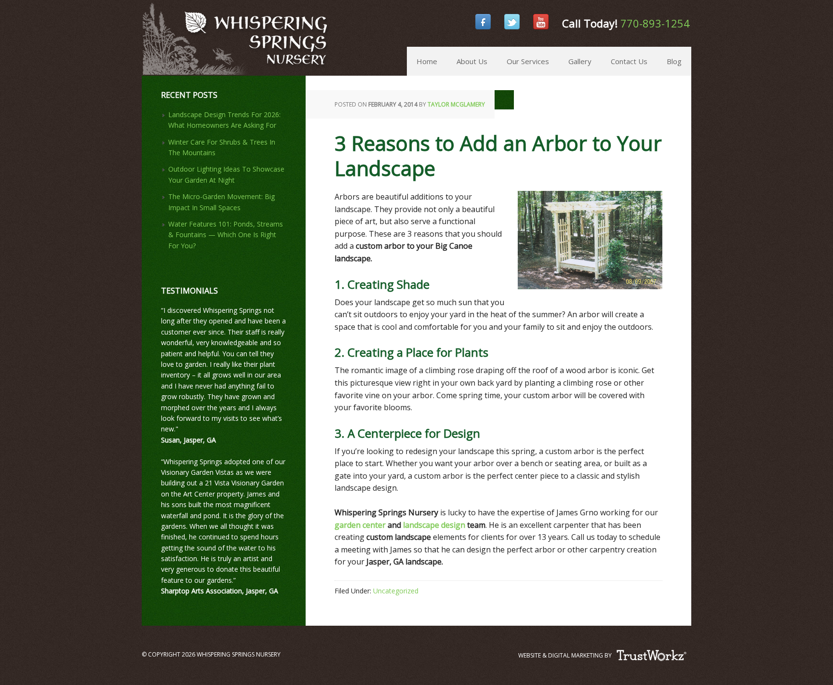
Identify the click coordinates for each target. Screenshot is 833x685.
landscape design (434, 525)
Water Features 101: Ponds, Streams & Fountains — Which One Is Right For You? (225, 234)
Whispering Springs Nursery (146, 24)
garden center (360, 525)
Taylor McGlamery (456, 104)
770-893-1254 (655, 23)
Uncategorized (395, 590)
